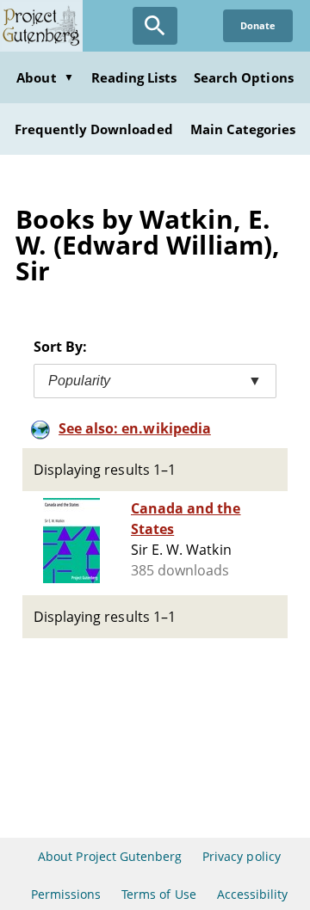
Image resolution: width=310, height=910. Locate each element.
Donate (258, 25)
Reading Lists (134, 77)
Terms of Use (158, 894)
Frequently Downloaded (94, 129)
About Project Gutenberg (110, 856)
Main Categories (243, 129)
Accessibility (252, 894)
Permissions (66, 894)
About (44, 77)
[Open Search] (155, 26)
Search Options (244, 77)
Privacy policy (241, 856)
